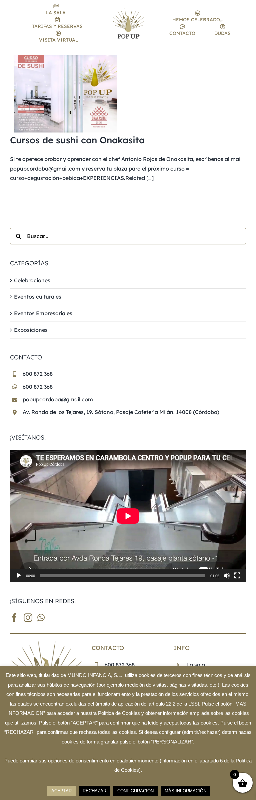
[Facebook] (14, 617)
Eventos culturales (37, 296)
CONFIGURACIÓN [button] (135, 790)
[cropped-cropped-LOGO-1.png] (128, 10)
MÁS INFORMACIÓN (185, 790)
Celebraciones (32, 280)
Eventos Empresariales (43, 313)
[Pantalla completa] (237, 575)
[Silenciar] (226, 575)
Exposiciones (31, 330)
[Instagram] (28, 617)
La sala (195, 664)
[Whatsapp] (41, 617)
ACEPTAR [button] (61, 790)
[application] (128, 516)
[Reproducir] (18, 575)
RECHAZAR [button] (94, 790)
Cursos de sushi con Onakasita (77, 140)
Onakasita (179, 159)
